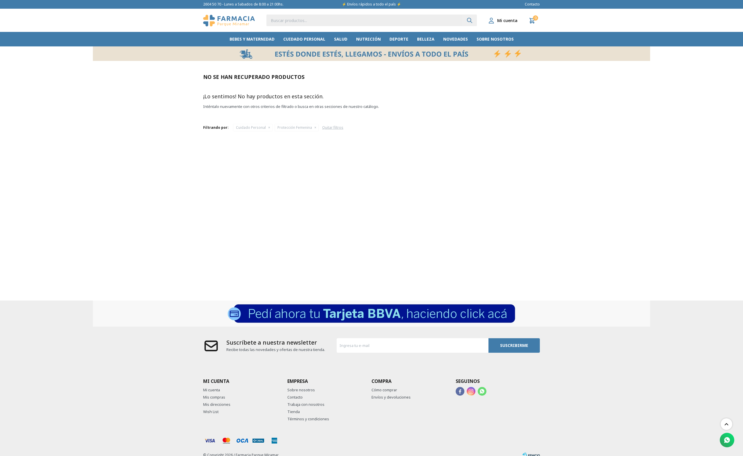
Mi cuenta (211, 389)
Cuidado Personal (304, 39)
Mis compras (214, 397)
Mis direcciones (216, 404)
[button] (469, 20)
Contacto (532, 4)
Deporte (398, 39)
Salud (340, 39)
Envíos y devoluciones (391, 397)
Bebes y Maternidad (252, 39)
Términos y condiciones (308, 418)
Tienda (293, 411)
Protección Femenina (294, 127)
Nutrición (368, 39)
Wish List (211, 411)
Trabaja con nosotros (305, 404)
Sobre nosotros (495, 39)
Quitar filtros (332, 127)
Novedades (455, 39)
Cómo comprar (384, 389)
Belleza (425, 39)
